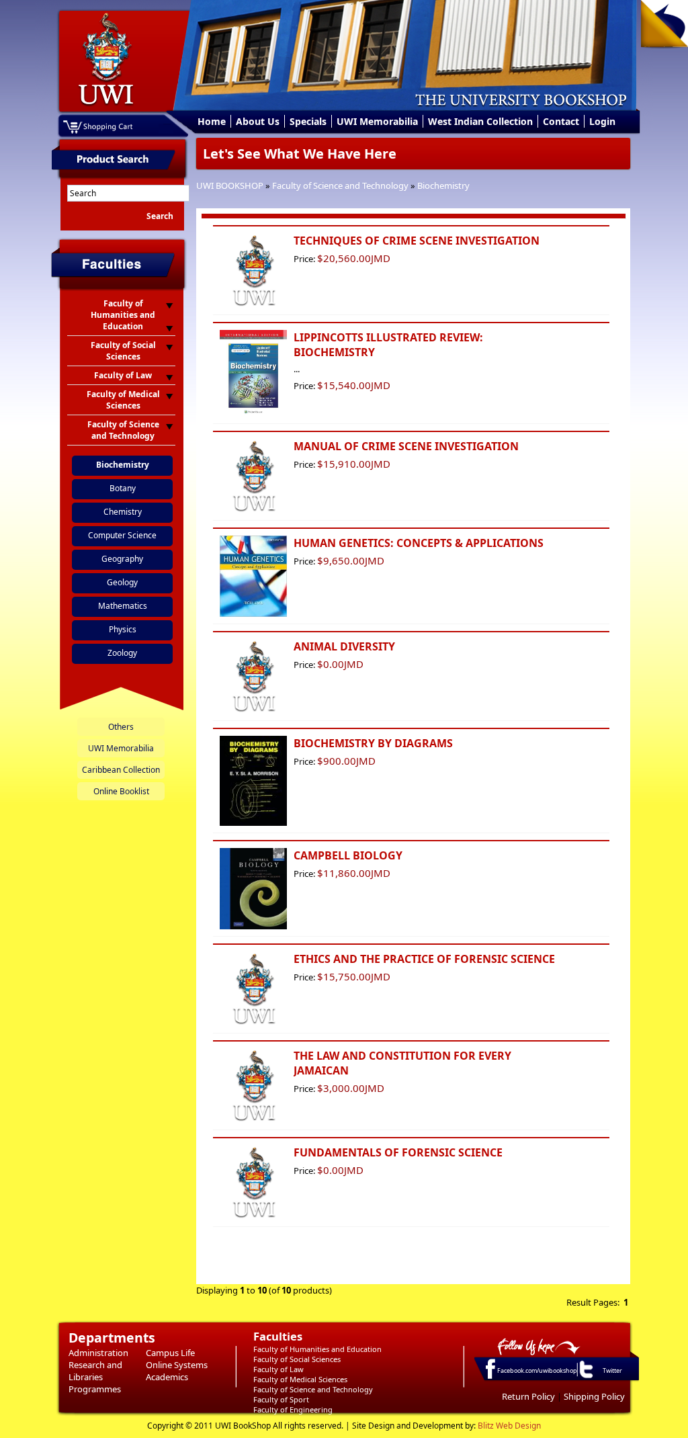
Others (121, 726)
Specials (308, 121)
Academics (167, 1377)
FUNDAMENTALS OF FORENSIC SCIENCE (398, 1152)
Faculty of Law (278, 1369)
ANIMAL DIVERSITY (344, 646)
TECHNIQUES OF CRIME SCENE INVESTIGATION (417, 240)
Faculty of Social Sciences (297, 1359)
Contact (561, 121)
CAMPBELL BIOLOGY (348, 855)
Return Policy (528, 1396)
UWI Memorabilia (377, 121)
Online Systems (177, 1365)
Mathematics (122, 605)
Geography (122, 558)
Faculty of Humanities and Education (317, 1349)
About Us (258, 121)
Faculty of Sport (281, 1399)
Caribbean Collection (121, 769)
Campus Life (170, 1353)
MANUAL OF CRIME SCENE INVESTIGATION (406, 446)
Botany (123, 488)
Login (602, 121)
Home (212, 121)
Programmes (95, 1389)
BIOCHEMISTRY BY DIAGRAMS (373, 743)
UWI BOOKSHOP (229, 185)
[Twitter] (585, 1377)
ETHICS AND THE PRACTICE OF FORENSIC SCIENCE (424, 958)
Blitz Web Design (509, 1425)
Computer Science (122, 535)
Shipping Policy (594, 1396)
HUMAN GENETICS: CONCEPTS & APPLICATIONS (419, 543)
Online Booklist (121, 791)
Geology (122, 582)
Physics (122, 629)
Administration (98, 1353)
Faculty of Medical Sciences (300, 1379)
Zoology (122, 653)
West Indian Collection (480, 121)
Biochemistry (443, 185)
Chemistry (122, 511)
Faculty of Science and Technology (340, 185)
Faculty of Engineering (293, 1409)
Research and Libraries (95, 1371)
